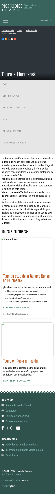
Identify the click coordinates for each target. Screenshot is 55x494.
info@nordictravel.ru (12, 474)
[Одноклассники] (6, 39)
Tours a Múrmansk (9, 33)
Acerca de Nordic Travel (18, 405)
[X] (9, 39)
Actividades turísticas (14, 107)
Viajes (19, 30)
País (5, 84)
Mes (5, 119)
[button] (46, 20)
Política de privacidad (17, 416)
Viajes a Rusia (31, 30)
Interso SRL (24, 480)
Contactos (11, 410)
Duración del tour (12, 131)
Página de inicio (8, 30)
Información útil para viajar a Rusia (25, 449)
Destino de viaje (11, 96)
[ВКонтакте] (3, 39)
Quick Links (12, 455)
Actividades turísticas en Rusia (22, 444)
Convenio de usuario (17, 421)
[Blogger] (12, 39)
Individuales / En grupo (15, 143)
